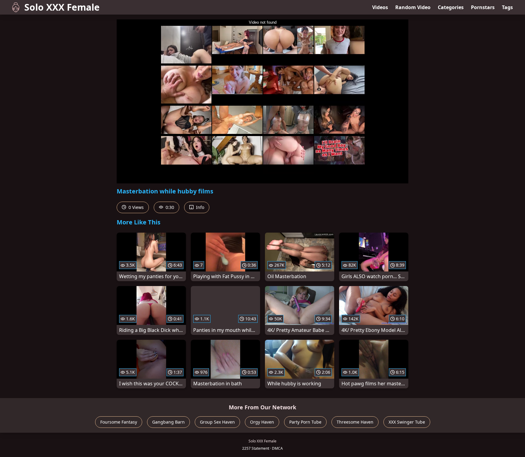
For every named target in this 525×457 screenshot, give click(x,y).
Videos (380, 7)
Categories (451, 7)
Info (199, 207)
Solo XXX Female (62, 7)
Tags (507, 7)
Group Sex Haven (217, 422)
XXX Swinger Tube (407, 422)
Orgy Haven (262, 422)
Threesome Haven (355, 422)
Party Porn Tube (305, 422)
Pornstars (483, 7)
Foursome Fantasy (118, 422)
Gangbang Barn (168, 422)
